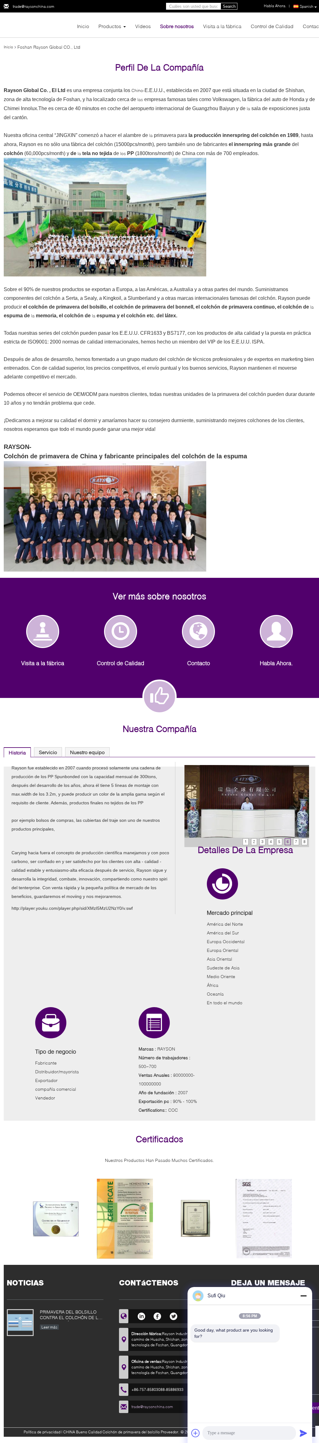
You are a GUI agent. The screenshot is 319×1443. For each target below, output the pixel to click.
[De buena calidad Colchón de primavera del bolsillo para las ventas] (55, 1221)
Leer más (49, 1327)
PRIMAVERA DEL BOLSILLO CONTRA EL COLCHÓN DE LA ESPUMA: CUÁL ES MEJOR (70, 1315)
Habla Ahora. (276, 663)
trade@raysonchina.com (33, 6)
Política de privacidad (42, 1432)
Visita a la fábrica (222, 26)
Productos (109, 26)
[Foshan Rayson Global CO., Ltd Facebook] (157, 1315)
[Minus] (303, 1295)
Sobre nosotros (177, 26)
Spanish (306, 6)
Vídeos (143, 26)
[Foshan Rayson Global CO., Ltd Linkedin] (141, 1315)
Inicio (83, 26)
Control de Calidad (272, 26)
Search (229, 6)
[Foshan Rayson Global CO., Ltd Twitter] (174, 1315)
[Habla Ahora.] (276, 631)
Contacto (198, 663)
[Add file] (195, 1433)
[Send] (303, 1433)
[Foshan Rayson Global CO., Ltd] (38, 24)
